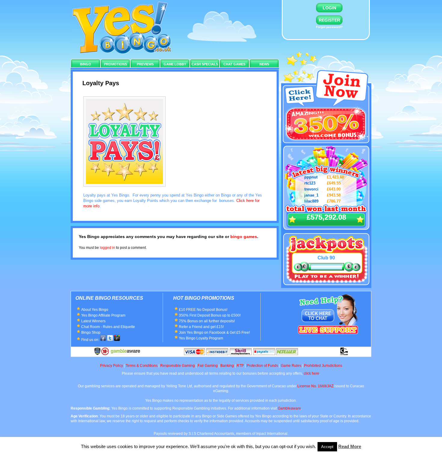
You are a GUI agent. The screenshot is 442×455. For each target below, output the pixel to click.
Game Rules (291, 366)
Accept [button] (327, 446)
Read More (349, 446)
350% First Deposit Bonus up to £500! (210, 315)
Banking (227, 366)
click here (311, 373)
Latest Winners (93, 321)
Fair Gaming (208, 366)
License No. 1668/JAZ (315, 386)
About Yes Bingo (94, 310)
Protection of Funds (262, 366)
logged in (107, 248)
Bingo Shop (90, 332)
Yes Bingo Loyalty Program (201, 338)
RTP (240, 366)
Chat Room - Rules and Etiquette (108, 327)
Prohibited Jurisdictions (323, 366)
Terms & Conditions (142, 366)
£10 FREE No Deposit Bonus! (203, 310)
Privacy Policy (111, 366)
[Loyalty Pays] (127, 188)
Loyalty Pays (100, 83)
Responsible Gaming (177, 366)
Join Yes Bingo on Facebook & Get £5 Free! (214, 332)
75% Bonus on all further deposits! (207, 321)
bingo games (243, 236)
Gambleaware (289, 408)
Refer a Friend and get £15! (201, 327)
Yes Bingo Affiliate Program (103, 315)
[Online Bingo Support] (328, 296)
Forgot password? (329, 27)
